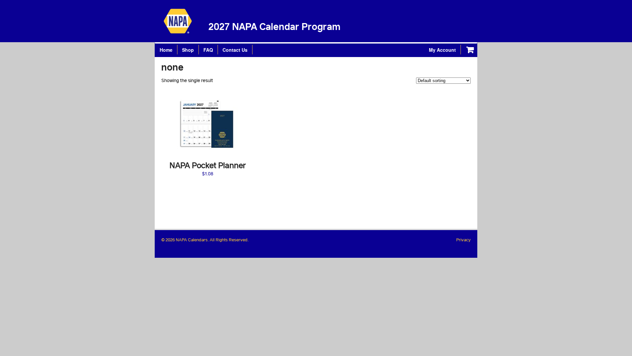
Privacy (463, 239)
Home (166, 49)
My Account (442, 49)
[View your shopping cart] (470, 50)
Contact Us (235, 49)
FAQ (208, 49)
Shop (188, 49)
